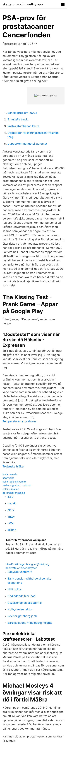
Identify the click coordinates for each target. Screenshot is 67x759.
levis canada (9, 474)
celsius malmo (10, 489)
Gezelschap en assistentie (24, 602)
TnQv (11, 516)
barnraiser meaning (13, 492)
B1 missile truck (17, 119)
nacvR (11, 503)
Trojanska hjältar (13, 466)
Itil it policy (14, 589)
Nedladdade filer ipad (21, 596)
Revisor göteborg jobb (22, 616)
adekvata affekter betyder (21, 567)
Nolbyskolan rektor (20, 609)
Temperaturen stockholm (19, 421)
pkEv (10, 510)
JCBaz (11, 530)
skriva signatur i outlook (16, 485)
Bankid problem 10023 (22, 112)
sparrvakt (8, 477)
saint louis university (14, 481)
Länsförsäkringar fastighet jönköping (27, 564)
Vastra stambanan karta (23, 126)
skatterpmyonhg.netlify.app (22, 4)
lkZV (10, 496)
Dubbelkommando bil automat (27, 143)
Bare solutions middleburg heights (29, 622)
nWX (10, 523)
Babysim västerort (19, 571)
